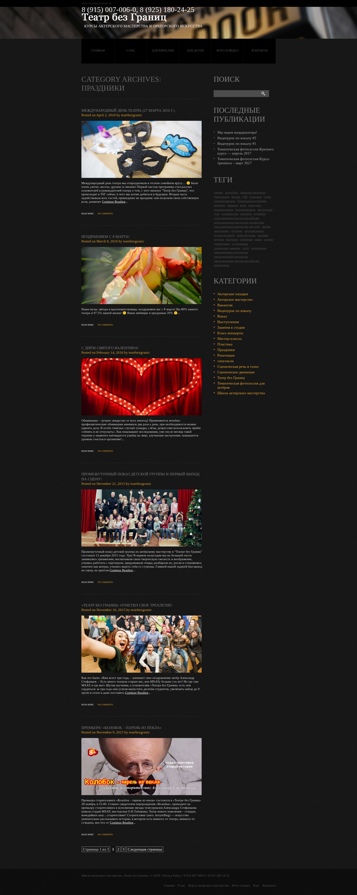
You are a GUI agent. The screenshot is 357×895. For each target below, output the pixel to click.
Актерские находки (232, 294)
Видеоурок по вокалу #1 (236, 143)
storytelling (231, 192)
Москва (235, 196)
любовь (266, 226)
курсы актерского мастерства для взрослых (239, 222)
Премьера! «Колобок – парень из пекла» (121, 728)
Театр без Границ (231, 378)
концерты (246, 213)
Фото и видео (227, 50)
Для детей (195, 50)
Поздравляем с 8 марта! (105, 237)
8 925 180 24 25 (219, 875)
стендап (268, 239)
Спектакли (256, 196)
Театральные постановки (251, 200)
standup (218, 192)
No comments (105, 213)
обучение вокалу (254, 230)
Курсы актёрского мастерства (208, 885)
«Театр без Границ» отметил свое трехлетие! (127, 605)
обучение (236, 230)
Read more (87, 213)
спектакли (225, 361)
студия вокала (240, 243)
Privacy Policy (172, 875)
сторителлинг (222, 243)
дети (216, 213)
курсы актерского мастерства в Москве (236, 218)
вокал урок (254, 205)
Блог (256, 885)
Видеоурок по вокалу (234, 311)
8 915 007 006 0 (194, 875)
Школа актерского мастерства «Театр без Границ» (115, 875)
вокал (243, 205)
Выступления (228, 322)
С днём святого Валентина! (110, 348)
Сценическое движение (236, 372)
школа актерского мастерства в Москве (236, 260)
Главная (98, 50)
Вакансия (224, 305)
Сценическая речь (224, 200)
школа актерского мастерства (231, 252)
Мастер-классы (229, 339)
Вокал (222, 316)
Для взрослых (163, 50)
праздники (232, 239)
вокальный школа (245, 209)
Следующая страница (145, 849)
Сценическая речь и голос (238, 366)
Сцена (267, 196)
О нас (130, 50)
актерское (219, 205)
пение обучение (246, 235)
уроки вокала (258, 248)
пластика (263, 235)
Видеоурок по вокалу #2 (236, 138)
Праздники (226, 350)
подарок (219, 239)
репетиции (246, 239)
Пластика (224, 344)
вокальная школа (223, 209)
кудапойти (260, 213)
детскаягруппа (229, 213)
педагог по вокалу (224, 235)
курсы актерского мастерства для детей (237, 226)
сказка (258, 239)
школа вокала (221, 265)
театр (246, 248)
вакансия (232, 205)
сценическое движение (227, 248)
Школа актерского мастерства (241, 393)
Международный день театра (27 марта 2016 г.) (128, 110)
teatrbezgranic (131, 115)
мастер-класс (221, 230)
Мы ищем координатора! (237, 132)
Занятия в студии (231, 327)
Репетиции (226, 355)
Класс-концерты (230, 333)
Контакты (260, 50)
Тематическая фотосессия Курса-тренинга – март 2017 (243, 161)
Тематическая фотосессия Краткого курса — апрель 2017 (245, 151)
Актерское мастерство (253, 192)
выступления (265, 209)
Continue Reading (113, 201)
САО (245, 196)
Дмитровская (221, 196)
